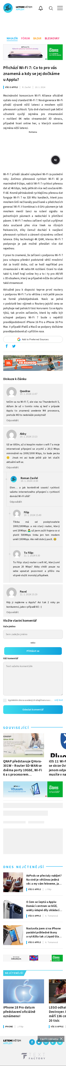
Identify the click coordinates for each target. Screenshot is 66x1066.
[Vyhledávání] (51, 8)
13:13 (29, 436)
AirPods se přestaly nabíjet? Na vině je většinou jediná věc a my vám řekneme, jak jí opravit (44, 879)
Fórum (25, 38)
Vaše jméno (9, 626)
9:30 (32, 555)
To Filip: (29, 553)
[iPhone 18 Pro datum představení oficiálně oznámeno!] (23, 991)
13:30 (30, 481)
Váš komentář (10, 658)
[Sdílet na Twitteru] (13, 347)
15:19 (29, 594)
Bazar (37, 38)
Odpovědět (12, 420)
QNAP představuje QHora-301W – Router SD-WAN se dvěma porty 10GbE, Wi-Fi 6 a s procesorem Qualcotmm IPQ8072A (22, 768)
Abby (23, 434)
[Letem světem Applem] (17, 8)
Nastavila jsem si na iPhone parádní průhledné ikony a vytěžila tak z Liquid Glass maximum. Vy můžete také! (44, 932)
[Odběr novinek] (40, 8)
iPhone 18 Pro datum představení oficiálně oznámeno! (19, 1011)
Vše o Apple (11, 87)
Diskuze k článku (14, 379)
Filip (26, 512)
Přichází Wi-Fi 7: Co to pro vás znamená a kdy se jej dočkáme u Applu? (31, 74)
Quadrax (25, 391)
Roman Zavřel (29, 478)
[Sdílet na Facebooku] (6, 347)
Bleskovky (52, 38)
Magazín (12, 38)
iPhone (9, 1026)
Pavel (23, 592)
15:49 (33, 515)
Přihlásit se (33, 651)
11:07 (29, 394)
